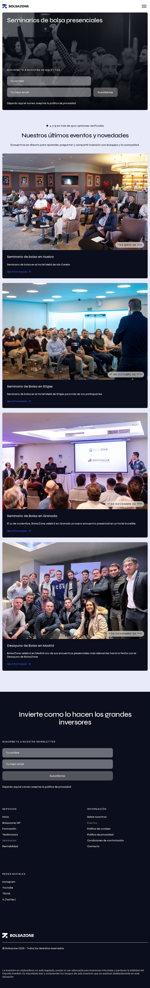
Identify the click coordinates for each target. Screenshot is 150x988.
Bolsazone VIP (11, 823)
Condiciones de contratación (105, 840)
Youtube (7, 887)
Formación (9, 828)
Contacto (93, 846)
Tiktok (6, 893)
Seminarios (9, 840)
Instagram (8, 881)
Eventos (92, 823)
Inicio (5, 817)
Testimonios (10, 834)
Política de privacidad (100, 834)
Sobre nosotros (97, 817)
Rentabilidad (10, 846)
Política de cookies (99, 828)
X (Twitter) (9, 899)
